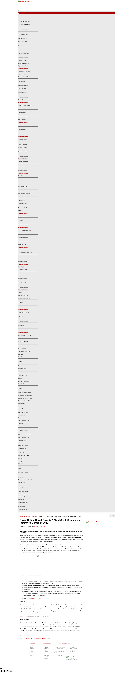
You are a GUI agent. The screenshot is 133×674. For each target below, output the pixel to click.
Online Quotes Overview (24, 71)
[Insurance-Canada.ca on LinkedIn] (72, 660)
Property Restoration (23, 161)
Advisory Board (21, 482)
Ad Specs (72, 650)
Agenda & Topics (22, 415)
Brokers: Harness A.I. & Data (25, 398)
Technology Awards (23, 341)
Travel (31, 650)
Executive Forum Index (23, 383)
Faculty (20, 378)
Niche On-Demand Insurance (25, 392)
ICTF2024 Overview (23, 412)
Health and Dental (22, 139)
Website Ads (21, 499)
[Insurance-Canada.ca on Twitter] (72, 658)
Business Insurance (22, 151)
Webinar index (21, 403)
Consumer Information (23, 53)
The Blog (60, 651)
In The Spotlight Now (23, 38)
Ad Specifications (22, 506)
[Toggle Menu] (18, 13)
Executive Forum (22, 368)
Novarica (38, 638)
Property (31, 648)
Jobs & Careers (22, 74)
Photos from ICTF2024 (23, 420)
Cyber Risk (20, 316)
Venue (19, 426)
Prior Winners (21, 356)
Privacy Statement (22, 509)
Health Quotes (21, 142)
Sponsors (20, 423)
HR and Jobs (21, 325)
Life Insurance (21, 166)
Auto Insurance (21, 81)
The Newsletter (59, 652)
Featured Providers (23, 68)
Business (32, 652)
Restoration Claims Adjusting (25, 395)
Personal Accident (22, 144)
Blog (19, 46)
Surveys (20, 210)
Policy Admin (46, 650)
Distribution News (29, 516)
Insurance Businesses (24, 182)
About (19, 468)
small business (46, 638)
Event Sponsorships (23, 491)
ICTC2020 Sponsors (23, 445)
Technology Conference (23, 430)
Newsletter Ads (21, 496)
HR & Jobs (46, 658)
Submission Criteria (22, 41)
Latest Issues (21, 200)
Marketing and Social (23, 282)
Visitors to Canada (22, 147)
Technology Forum (22, 408)
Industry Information (46, 645)
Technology (20, 302)
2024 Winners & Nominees (24, 351)
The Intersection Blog (23, 207)
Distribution (20, 220)
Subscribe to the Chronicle (24, 27)
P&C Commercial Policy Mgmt (25, 252)
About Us (72, 647)
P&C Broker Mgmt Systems (24, 230)
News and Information (23, 57)
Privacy (72, 652)
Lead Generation (22, 233)
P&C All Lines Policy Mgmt (24, 250)
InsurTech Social (22, 452)
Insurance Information (23, 186)
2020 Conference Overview (24, 434)
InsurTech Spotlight (23, 34)
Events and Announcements (24, 365)
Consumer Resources (23, 63)
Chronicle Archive (22, 203)
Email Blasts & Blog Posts (24, 494)
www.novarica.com (34, 633)
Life (31, 654)
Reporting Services (22, 266)
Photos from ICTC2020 (23, 437)
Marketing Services (22, 487)
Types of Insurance (23, 49)
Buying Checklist (22, 88)
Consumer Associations (23, 76)
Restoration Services (23, 108)
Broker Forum (60, 648)
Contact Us (20, 477)
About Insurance (22, 60)
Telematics (20, 274)
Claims (19, 257)
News (19, 17)
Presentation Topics (22, 375)
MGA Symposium (22, 461)
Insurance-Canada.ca (23, 472)
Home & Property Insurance (24, 105)
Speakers (20, 417)
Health (31, 651)
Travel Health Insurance (24, 125)
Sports (31, 655)
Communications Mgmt (23, 312)
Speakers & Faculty (22, 443)
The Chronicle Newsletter (24, 24)
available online (36, 598)
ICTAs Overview (22, 346)
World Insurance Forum (23, 455)
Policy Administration (23, 237)
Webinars (20, 388)
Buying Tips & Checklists (24, 65)
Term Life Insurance (23, 175)
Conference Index (22, 448)
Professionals (46, 643)
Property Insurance (22, 92)
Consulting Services (23, 502)
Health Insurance (22, 129)
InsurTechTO (21, 458)
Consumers (31, 643)
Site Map (72, 654)
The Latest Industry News (24, 21)
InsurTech (33, 638)
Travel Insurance (22, 112)
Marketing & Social (46, 654)
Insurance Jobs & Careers (24, 335)
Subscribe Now (21, 198)
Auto (31, 647)
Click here (22, 616)
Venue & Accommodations (24, 381)
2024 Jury (20, 354)
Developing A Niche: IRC (24, 400)
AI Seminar (20, 463)
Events (20, 361)
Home (21, 516)
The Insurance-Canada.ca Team (25, 479)
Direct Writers (26, 638)
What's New (72, 645)
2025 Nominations (22, 348)
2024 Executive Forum (23, 373)
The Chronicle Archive (23, 29)
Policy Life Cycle (22, 244)
